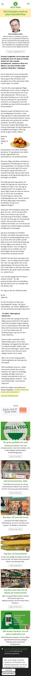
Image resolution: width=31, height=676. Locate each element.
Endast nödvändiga (8, 673)
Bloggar (10, 51)
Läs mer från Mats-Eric (9, 396)
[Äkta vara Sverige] (15, 5)
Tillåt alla (8, 670)
